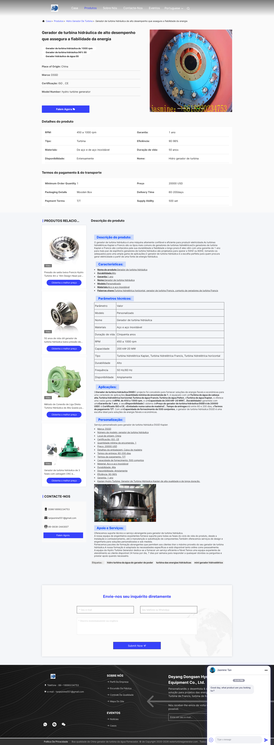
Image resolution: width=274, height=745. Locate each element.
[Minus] (266, 670)
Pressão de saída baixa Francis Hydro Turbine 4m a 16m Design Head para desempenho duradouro (63, 276)
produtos (58, 21)
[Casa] (54, 8)
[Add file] (211, 739)
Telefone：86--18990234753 (63, 685)
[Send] (266, 739)
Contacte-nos (133, 8)
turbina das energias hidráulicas (173, 562)
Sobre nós (110, 8)
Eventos (154, 8)
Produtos (90, 8)
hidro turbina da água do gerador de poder (130, 562)
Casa (74, 8)
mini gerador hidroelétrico (208, 562)
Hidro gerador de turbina (79, 21)
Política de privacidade (56, 741)
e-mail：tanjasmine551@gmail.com (65, 691)
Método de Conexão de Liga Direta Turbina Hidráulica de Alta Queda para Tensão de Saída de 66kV (64, 408)
